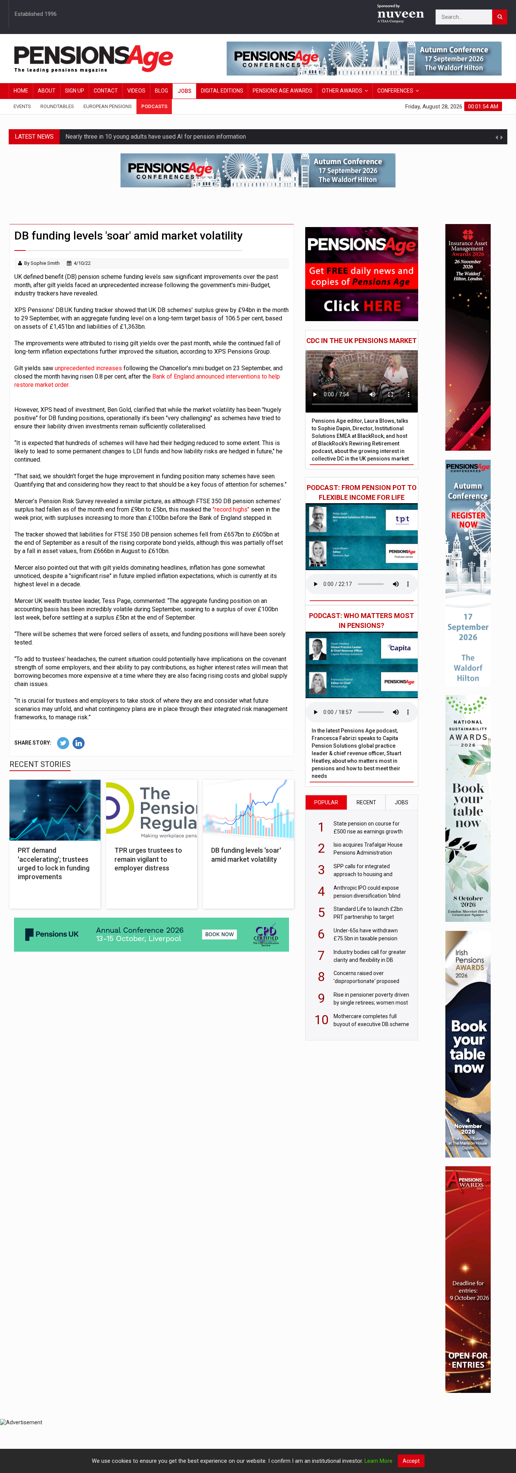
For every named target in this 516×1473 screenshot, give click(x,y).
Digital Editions (222, 91)
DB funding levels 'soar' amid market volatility (246, 854)
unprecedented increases (88, 368)
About (47, 91)
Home (21, 91)
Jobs (185, 91)
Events (22, 106)
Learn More (378, 1461)
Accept (411, 1461)
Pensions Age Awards (282, 91)
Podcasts (154, 106)
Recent (366, 802)
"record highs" (231, 509)
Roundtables (57, 106)
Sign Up (74, 91)
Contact (106, 91)
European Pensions (107, 106)
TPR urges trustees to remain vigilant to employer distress (148, 859)
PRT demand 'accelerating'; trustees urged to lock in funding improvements (54, 863)
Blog (161, 91)
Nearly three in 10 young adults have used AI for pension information (155, 136)
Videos (136, 91)
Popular (326, 802)
